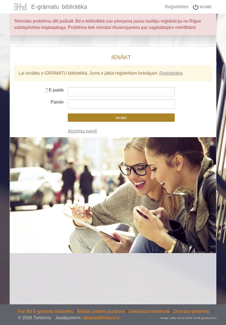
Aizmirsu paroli (82, 131)
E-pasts (55, 90)
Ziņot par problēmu (191, 311)
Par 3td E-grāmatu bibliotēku (46, 311)
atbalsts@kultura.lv (101, 317)
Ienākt (204, 6)
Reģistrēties (176, 6)
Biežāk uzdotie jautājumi (101, 311)
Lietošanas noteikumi (149, 311)
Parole (57, 102)
